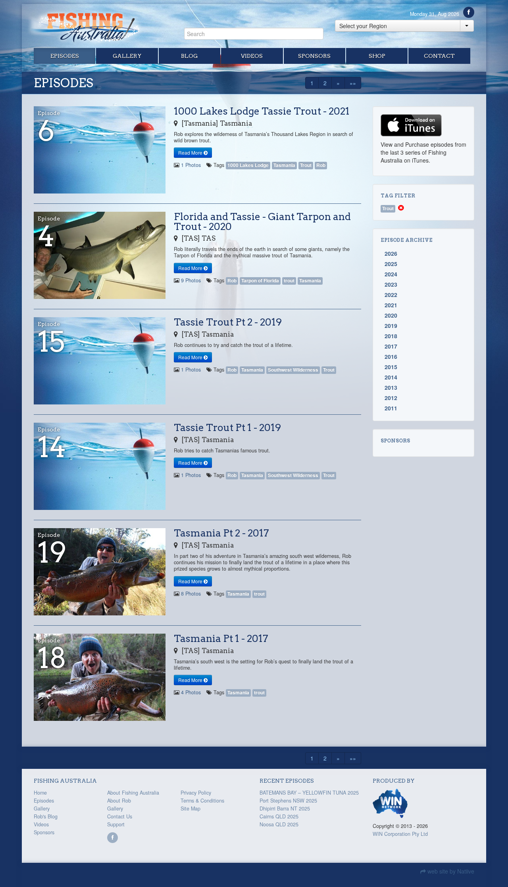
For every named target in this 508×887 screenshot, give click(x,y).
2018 (391, 336)
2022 (391, 295)
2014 (391, 377)
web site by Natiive (450, 871)
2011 (391, 408)
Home (40, 792)
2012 (391, 398)
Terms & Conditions (202, 800)
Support (116, 824)
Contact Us (119, 816)
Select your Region (363, 26)
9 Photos (191, 280)
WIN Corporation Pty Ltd (400, 833)
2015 (391, 367)
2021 (391, 305)
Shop (377, 56)
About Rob (119, 800)
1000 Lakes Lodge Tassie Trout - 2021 (262, 111)
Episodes (64, 56)
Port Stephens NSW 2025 (288, 800)
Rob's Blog (46, 816)
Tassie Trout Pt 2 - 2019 (228, 322)
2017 (391, 346)
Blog (189, 56)
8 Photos (191, 593)
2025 (391, 264)
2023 (391, 284)
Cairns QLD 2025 (279, 816)
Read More (191, 152)
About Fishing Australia (133, 792)
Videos (252, 56)
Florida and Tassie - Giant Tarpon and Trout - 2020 (262, 221)
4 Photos (191, 692)
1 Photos (191, 165)
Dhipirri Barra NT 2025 (285, 808)
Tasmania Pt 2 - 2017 (221, 533)
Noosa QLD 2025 (279, 824)
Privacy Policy (196, 792)
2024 (391, 274)
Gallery (127, 56)
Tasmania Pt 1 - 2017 (221, 638)
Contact (439, 56)
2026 (391, 253)
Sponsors (314, 56)
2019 (391, 326)
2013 (391, 387)
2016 (391, 356)
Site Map (190, 808)
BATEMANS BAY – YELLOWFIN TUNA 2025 (309, 792)
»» (353, 83)
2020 (391, 315)
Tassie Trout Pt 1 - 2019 (227, 427)
